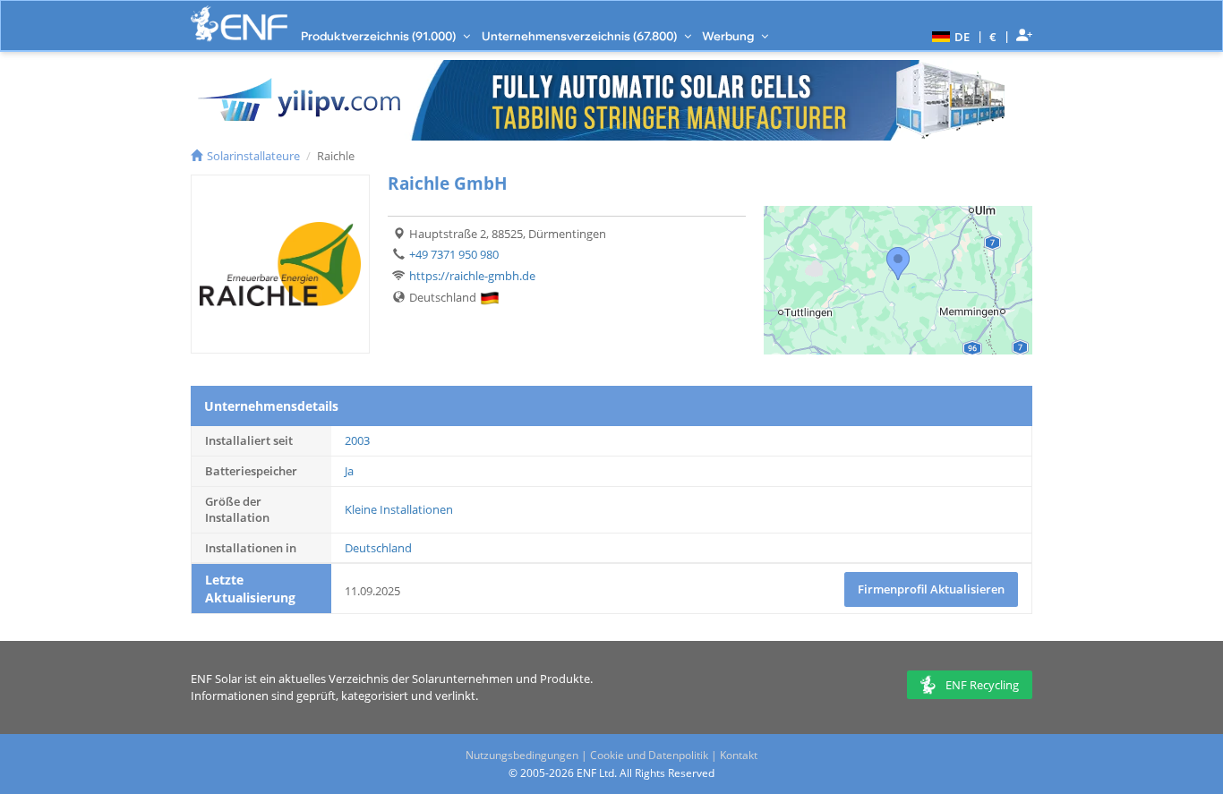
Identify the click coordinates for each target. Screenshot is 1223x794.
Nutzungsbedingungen (522, 755)
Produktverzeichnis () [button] (379, 36)
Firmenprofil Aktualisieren (931, 589)
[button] (949, 35)
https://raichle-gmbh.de (472, 276)
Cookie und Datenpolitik (649, 755)
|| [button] (993, 36)
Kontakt (738, 755)
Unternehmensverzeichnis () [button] (581, 36)
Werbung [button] (729, 36)
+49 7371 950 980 (454, 254)
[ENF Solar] (239, 23)
